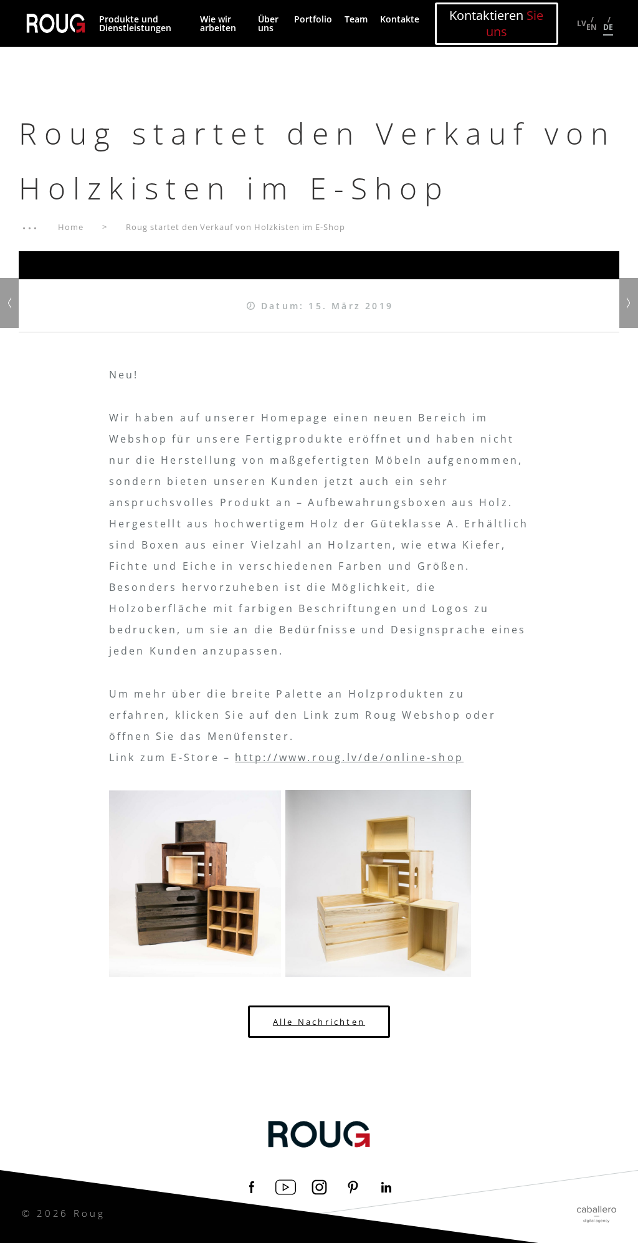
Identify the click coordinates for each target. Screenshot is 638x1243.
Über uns (268, 23)
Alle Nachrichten (319, 1021)
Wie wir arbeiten (218, 23)
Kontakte (399, 19)
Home (70, 227)
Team (356, 19)
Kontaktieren (496, 23)
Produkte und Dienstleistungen (135, 23)
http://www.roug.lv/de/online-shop (349, 757)
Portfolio (313, 19)
